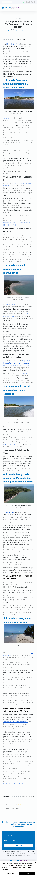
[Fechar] (35, 863)
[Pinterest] (34, 2)
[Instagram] (29, 2)
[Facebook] (27, 2)
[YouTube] (32, 2)
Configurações (10, 873)
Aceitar (27, 873)
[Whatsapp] (24, 2)
